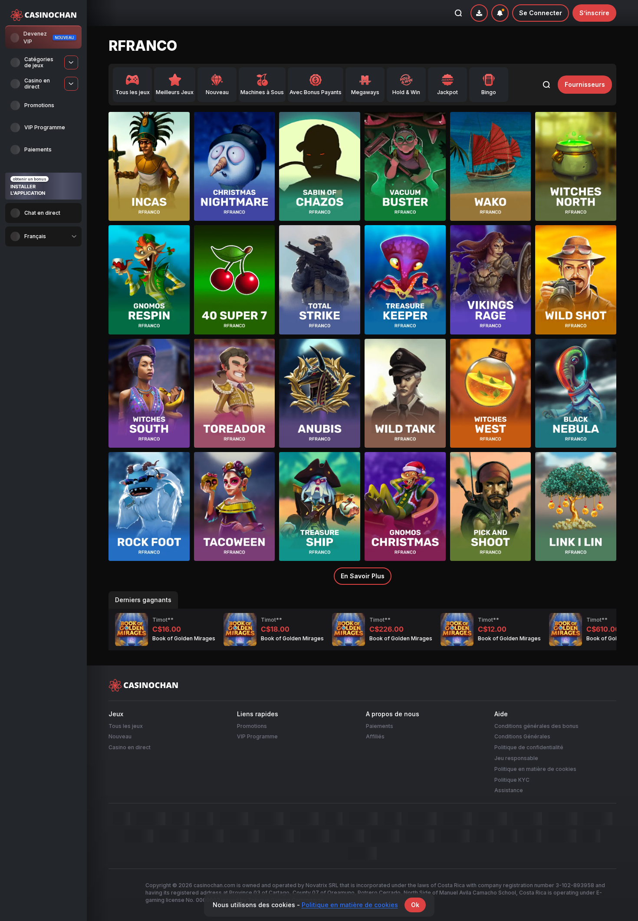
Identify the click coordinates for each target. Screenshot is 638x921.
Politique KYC (511, 780)
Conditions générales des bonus (536, 726)
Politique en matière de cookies (535, 769)
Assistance (508, 790)
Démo (149, 183)
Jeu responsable (516, 758)
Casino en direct (130, 747)
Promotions (252, 726)
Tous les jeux (126, 726)
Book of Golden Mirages (183, 639)
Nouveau (120, 736)
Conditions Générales (522, 736)
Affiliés (375, 736)
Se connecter (540, 12)
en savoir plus (363, 576)
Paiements (379, 726)
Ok (415, 904)
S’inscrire (594, 12)
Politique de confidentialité (528, 747)
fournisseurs (585, 84)
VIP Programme (257, 736)
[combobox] (43, 236)
